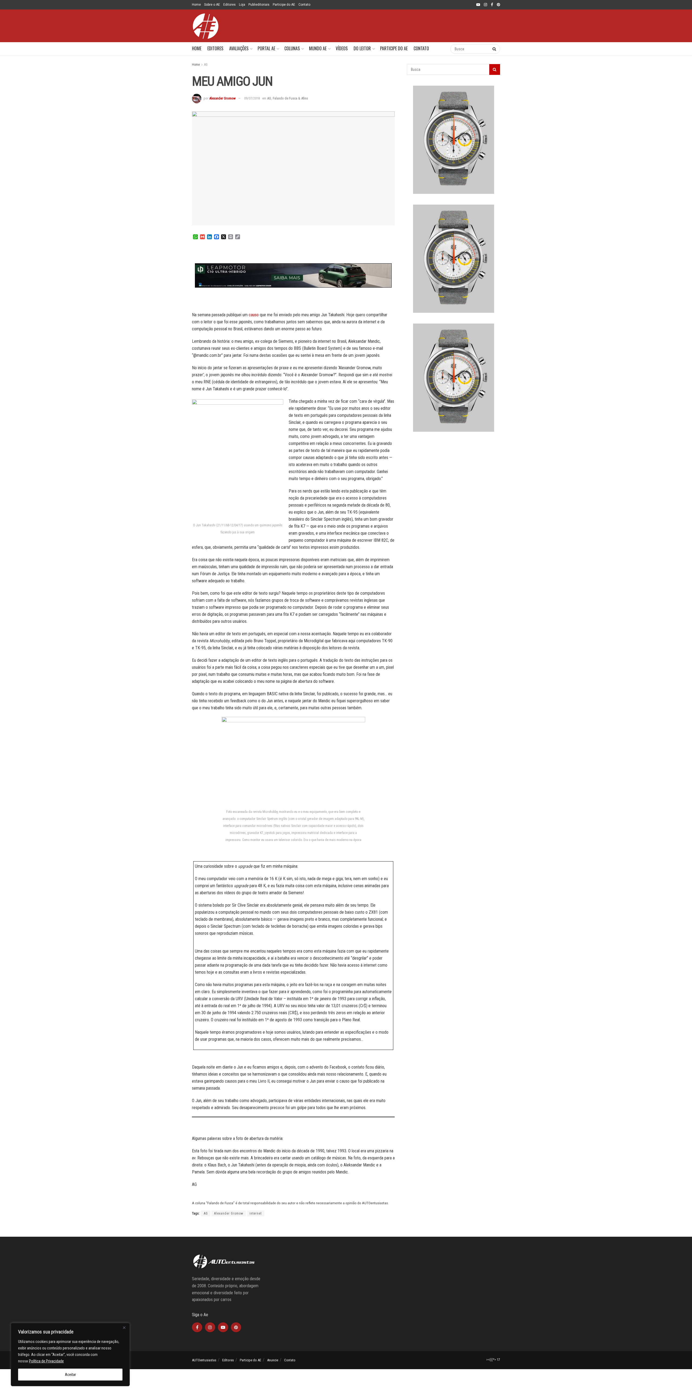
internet (255, 1213)
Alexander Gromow (222, 98)
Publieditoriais (259, 4)
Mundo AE (318, 48)
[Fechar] (124, 1327)
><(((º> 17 (493, 1360)
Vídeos (342, 48)
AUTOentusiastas (204, 1360)
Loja (242, 4)
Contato (304, 4)
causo (254, 314)
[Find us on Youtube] (478, 5)
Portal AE (266, 48)
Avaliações (238, 48)
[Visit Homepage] (205, 25)
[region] (70, 1354)
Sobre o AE (212, 4)
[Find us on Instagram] (485, 5)
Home (196, 4)
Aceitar (70, 1374)
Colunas (292, 48)
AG (206, 64)
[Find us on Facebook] (492, 5)
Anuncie (272, 1360)
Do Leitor (362, 48)
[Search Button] (441, 49)
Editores (229, 4)
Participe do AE (284, 4)
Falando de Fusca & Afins (290, 98)
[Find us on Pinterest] (498, 5)
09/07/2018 (252, 98)
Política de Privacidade (46, 1361)
